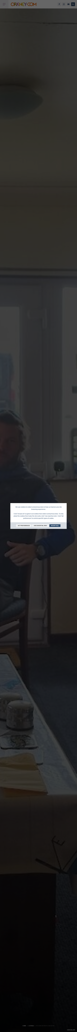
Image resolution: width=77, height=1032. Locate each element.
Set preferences (24, 525)
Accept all (55, 525)
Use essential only (40, 525)
